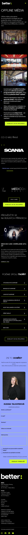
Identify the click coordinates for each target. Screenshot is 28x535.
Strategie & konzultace (7, 523)
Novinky (3, 502)
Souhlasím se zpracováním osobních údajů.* (13, 449)
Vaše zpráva (4, 435)
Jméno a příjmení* (6, 410)
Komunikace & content (7, 513)
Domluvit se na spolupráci (16, 123)
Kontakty (3, 499)
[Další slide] (4, 145)
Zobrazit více (5, 261)
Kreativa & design (6, 509)
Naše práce (4, 501)
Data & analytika (5, 520)
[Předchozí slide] (1, 145)
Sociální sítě (4, 514)
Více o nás (14, 199)
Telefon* (3, 422)
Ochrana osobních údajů (7, 529)
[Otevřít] (25, 3)
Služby (2, 504)
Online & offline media (7, 511)
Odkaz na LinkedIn (6, 428)
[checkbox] (2, 449)
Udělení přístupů (5, 506)
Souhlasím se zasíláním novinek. (11, 452)
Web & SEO (4, 516)
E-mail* (3, 416)
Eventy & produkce (6, 521)
